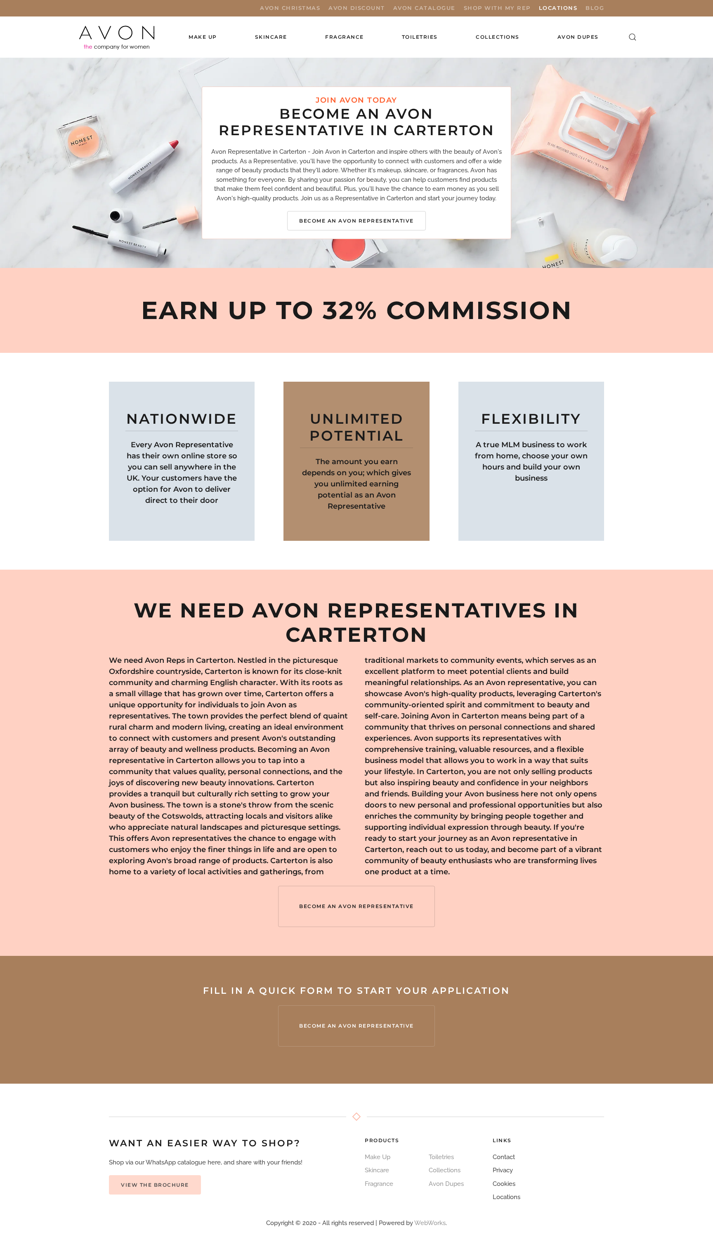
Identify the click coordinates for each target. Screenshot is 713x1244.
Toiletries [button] (420, 37)
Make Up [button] (203, 37)
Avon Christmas (290, 8)
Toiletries (441, 1157)
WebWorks (430, 1223)
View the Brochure (155, 1185)
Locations (558, 8)
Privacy (503, 1170)
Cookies (504, 1184)
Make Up (377, 1157)
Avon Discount (356, 8)
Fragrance (379, 1184)
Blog (595, 8)
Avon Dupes (578, 37)
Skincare (377, 1170)
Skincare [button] (271, 37)
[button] (632, 37)
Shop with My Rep (497, 8)
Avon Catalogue (424, 8)
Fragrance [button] (344, 37)
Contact (504, 1157)
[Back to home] (118, 37)
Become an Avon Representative (356, 221)
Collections (497, 37)
